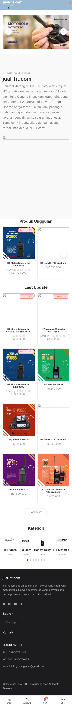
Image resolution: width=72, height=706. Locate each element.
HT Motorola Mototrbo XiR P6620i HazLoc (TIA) (18, 330)
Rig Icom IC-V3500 (18, 439)
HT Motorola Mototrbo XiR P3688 (18, 264)
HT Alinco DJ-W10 (53, 384)
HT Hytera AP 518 (18, 489)
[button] (33, 45)
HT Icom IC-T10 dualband (53, 263)
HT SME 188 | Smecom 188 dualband (53, 490)
